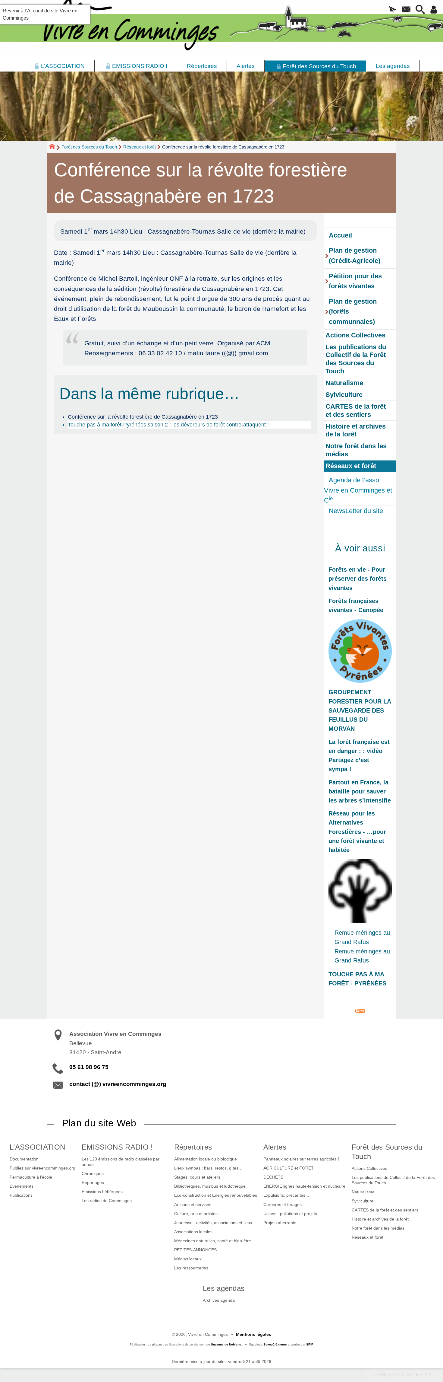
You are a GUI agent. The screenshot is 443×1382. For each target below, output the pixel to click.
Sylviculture (362, 1200)
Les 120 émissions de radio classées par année (120, 1162)
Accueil (340, 235)
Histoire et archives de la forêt (380, 1219)
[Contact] (406, 10)
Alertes (274, 1147)
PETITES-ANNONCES (195, 1249)
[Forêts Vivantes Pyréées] (360, 651)
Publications (21, 1195)
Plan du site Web (99, 1123)
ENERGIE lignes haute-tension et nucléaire (304, 1186)
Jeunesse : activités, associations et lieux (213, 1222)
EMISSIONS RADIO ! (117, 1147)
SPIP (309, 1344)
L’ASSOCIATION (37, 1147)
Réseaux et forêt (139, 146)
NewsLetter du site (356, 511)
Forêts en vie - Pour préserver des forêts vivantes (357, 578)
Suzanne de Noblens (226, 1344)
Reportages (93, 1182)
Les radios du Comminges (107, 1200)
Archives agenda (219, 1300)
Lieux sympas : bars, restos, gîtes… (208, 1168)
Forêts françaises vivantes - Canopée (355, 605)
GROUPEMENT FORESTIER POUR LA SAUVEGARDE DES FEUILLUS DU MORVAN (359, 710)
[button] (392, 10)
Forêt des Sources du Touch (89, 146)
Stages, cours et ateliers (197, 1177)
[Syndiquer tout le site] (360, 1010)
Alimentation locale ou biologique (205, 1159)
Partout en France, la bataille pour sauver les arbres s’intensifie (359, 791)
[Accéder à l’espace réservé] (434, 10)
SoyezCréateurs (275, 1344)
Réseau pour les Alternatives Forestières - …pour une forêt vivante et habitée (357, 831)
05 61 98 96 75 (88, 1067)
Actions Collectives (369, 1168)
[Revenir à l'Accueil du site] (54, 147)
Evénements (21, 1186)
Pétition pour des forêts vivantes (355, 281)
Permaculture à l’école (31, 1177)
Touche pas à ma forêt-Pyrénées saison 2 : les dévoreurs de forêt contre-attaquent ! (168, 425)
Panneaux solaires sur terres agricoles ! (301, 1159)
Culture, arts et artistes (196, 1213)
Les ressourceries (191, 1268)
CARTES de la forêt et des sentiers (385, 1210)
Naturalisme (363, 1191)
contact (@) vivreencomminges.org (117, 1084)
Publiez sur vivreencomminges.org (42, 1168)
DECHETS (273, 1177)
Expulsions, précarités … (287, 1195)
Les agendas (224, 1288)
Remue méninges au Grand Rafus (362, 937)
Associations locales (193, 1231)
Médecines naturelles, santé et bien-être (212, 1240)
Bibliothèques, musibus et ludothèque (210, 1186)
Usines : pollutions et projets (290, 1213)
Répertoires (193, 1147)
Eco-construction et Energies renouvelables (215, 1195)
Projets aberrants (279, 1222)
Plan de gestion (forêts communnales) (353, 311)
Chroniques (93, 1173)
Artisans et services (192, 1204)
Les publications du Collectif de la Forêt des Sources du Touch (393, 1180)
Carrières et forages (282, 1204)
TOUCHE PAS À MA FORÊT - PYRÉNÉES (357, 979)
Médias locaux (188, 1258)
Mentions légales (253, 1334)
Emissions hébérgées (102, 1191)
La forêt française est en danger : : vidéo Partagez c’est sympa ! (359, 756)
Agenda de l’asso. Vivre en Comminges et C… (358, 490)
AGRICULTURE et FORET (288, 1168)
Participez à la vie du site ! (403, 1374)
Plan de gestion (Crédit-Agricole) (354, 255)
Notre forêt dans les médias (378, 1228)
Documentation (24, 1159)
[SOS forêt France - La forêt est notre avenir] (360, 891)
